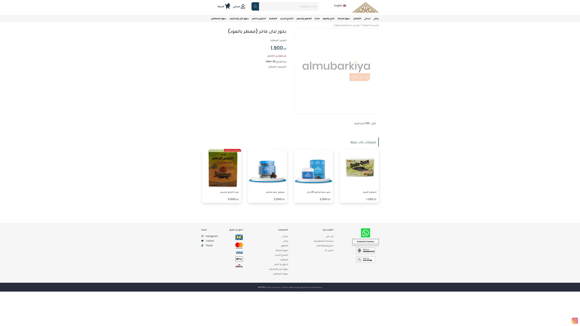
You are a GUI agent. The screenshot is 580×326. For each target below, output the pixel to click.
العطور (284, 245)
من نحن (330, 236)
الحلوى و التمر (259, 18)
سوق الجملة (344, 18)
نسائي (367, 18)
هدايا (317, 18)
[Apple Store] (365, 259)
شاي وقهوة (329, 18)
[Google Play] (365, 250)
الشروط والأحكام (325, 245)
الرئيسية (375, 25)
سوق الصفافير (218, 18)
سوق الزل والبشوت (239, 18)
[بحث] (255, 6)
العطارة (273, 18)
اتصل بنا (329, 250)
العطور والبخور (304, 18)
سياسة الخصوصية (324, 241)
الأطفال (357, 18)
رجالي (376, 18)
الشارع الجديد (286, 18)
